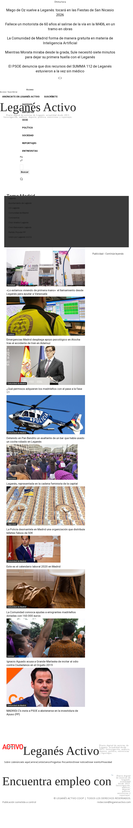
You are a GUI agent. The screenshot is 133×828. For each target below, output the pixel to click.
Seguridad (11, 524)
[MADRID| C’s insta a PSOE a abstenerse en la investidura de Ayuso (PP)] (45, 687)
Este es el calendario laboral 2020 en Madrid (33, 566)
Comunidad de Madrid (16, 383)
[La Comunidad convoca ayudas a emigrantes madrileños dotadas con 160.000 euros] (45, 588)
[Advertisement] (108, 276)
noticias (10, 656)
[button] (21, 179)
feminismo (11, 478)
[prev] (59, 78)
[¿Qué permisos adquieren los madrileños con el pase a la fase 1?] (45, 365)
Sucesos (10, 334)
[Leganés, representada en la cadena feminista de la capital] (42, 462)
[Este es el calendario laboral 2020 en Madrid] (33, 549)
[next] (61, 78)
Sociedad (11, 285)
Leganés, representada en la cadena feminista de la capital (42, 483)
